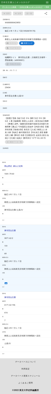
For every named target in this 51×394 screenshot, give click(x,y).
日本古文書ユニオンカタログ (31, 7)
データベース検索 (9, 7)
